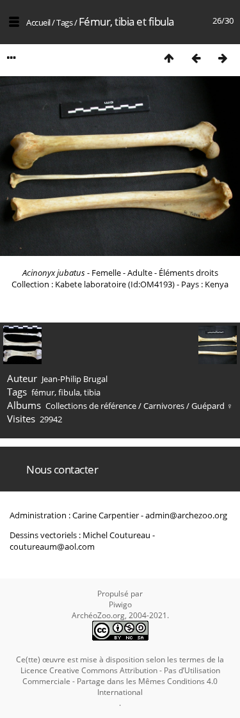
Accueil (38, 22)
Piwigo (120, 604)
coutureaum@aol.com (52, 546)
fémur (42, 392)
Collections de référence (90, 405)
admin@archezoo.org (186, 515)
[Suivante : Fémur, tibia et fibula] (222, 58)
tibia (92, 392)
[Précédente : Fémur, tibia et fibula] (195, 58)
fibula (69, 392)
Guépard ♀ (212, 405)
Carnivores (163, 405)
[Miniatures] (169, 58)
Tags (64, 22)
